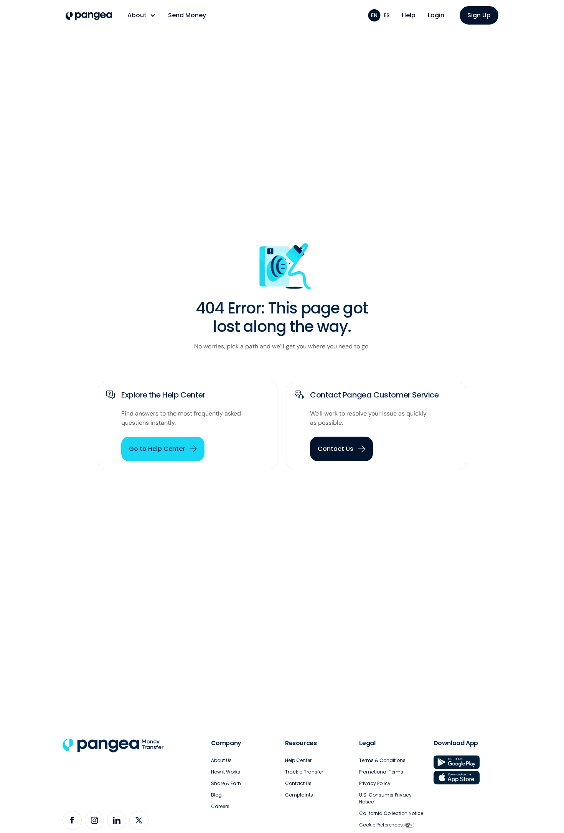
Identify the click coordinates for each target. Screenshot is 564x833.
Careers (220, 806)
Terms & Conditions (382, 760)
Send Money (187, 15)
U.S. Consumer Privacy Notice (385, 798)
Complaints (299, 795)
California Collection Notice (391, 813)
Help (409, 15)
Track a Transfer (304, 772)
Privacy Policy (375, 783)
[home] (89, 16)
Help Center (298, 760)
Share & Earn (226, 783)
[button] (141, 15)
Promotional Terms (381, 772)
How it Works (225, 772)
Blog (216, 795)
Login (436, 15)
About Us (221, 760)
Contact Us (298, 783)
